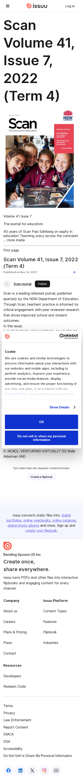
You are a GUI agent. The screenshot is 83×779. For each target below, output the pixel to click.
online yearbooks (36, 520)
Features (50, 622)
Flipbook (50, 632)
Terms (8, 706)
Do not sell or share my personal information (41, 438)
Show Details (59, 407)
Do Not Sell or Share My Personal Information (37, 756)
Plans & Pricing (15, 632)
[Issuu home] (37, 6)
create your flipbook (41, 530)
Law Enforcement (17, 720)
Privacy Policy (16, 394)
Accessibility (13, 749)
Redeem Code (14, 686)
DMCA (8, 734)
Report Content (15, 727)
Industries (50, 643)
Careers (9, 622)
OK (41, 422)
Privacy (9, 713)
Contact (9, 653)
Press (7, 643)
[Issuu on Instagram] (44, 770)
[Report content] (75, 272)
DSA (6, 741)
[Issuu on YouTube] (56, 770)
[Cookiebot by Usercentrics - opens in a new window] (59, 336)
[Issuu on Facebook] (8, 770)
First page (11, 250)
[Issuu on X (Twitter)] (32, 770)
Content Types (55, 611)
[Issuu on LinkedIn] (20, 770)
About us (10, 611)
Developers (12, 676)
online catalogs (64, 520)
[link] (70, 6)
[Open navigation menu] (7, 6)
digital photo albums (23, 525)
